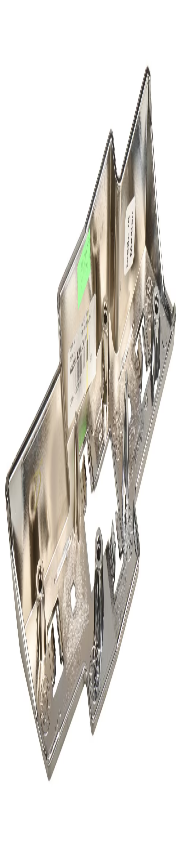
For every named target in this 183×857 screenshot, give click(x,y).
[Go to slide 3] (4, 391)
